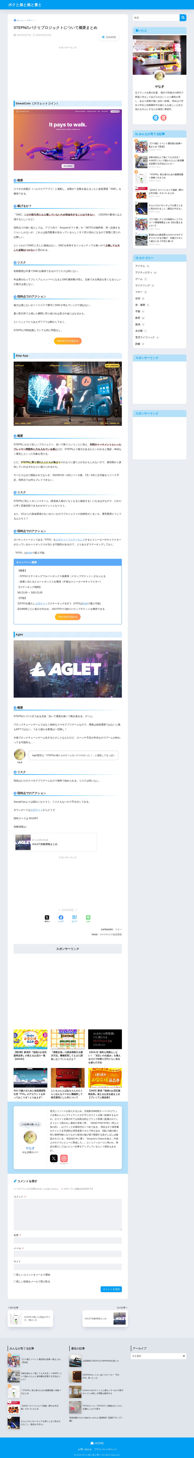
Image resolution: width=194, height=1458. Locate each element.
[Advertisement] (68, 72)
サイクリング (144, 285)
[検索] (183, 17)
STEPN (105, 934)
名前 (18, 1235)
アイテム (142, 266)
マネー (118, 929)
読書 (139, 344)
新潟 (139, 324)
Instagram (64, 1164)
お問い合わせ (85, 1449)
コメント (20, 1196)
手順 (139, 311)
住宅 (139, 298)
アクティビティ (145, 272)
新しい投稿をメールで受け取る (33, 1281)
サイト (17, 1261)
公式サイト (41, 603)
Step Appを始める (68, 616)
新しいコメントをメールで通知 (33, 1274)
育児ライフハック (146, 337)
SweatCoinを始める (68, 341)
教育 (139, 318)
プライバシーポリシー (105, 1449)
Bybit (29, 552)
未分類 (140, 331)
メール (19, 1248)
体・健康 (142, 305)
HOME (99, 1443)
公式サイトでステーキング (70, 539)
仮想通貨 (117, 934)
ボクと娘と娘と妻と (25, 4)
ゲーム (140, 279)
